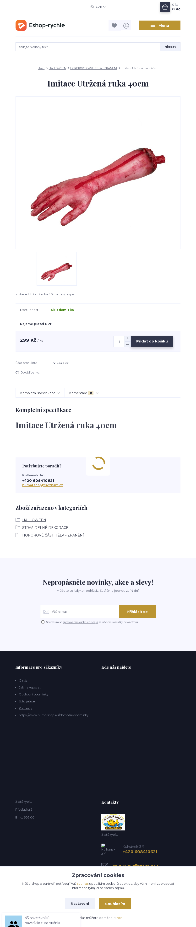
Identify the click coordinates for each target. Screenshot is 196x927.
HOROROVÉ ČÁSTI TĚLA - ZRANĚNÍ (93, 68)
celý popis (66, 294)
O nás (23, 680)
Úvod (41, 68)
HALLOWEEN (57, 68)
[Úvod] (40, 25)
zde (119, 918)
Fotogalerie (27, 701)
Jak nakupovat (30, 687)
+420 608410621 (38, 480)
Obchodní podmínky (33, 694)
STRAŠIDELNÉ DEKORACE (45, 528)
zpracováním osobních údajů (80, 622)
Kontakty (25, 708)
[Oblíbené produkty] (115, 25)
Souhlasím (115, 903)
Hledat (170, 47)
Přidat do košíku (152, 341)
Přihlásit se (137, 611)
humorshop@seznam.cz (42, 485)
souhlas (82, 883)
